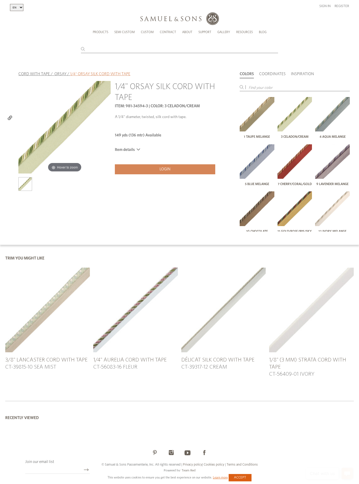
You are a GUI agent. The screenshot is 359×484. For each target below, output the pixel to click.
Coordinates (272, 74)
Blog (262, 32)
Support (204, 32)
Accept (240, 477)
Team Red (189, 470)
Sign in (325, 6)
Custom (147, 32)
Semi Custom (124, 32)
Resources (244, 32)
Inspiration (302, 74)
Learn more (220, 477)
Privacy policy (192, 464)
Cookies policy (214, 464)
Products (100, 32)
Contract (168, 32)
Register (342, 6)
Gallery (223, 32)
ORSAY (60, 74)
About (187, 32)
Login (165, 169)
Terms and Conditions (242, 464)
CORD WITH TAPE (34, 74)
